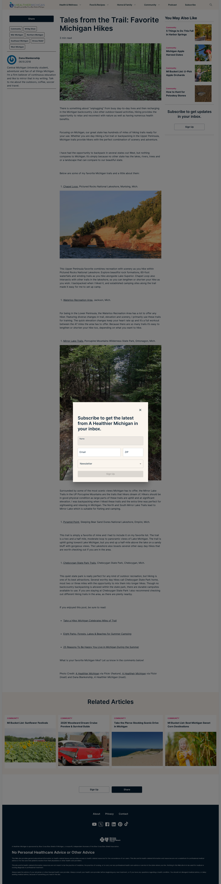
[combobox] (110, 464)
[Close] (140, 410)
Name (82, 439)
